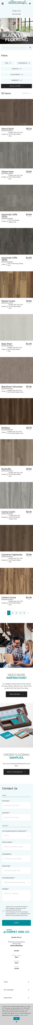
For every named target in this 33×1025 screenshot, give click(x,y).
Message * (5, 889)
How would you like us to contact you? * (14, 831)
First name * (6, 800)
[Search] (30, 47)
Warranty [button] (15, 80)
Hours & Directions (16, 945)
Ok (16, 1018)
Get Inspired (9, 990)
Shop (6, 982)
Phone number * (7, 842)
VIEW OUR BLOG (14, 694)
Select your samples (15, 772)
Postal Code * (6, 866)
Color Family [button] (15, 74)
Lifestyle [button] (15, 69)
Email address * (7, 854)
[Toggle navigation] (2, 3)
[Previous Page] (5, 613)
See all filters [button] (15, 86)
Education (8, 998)
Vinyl (21, 21)
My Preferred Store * (8, 877)
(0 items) (30, 3)
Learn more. (24, 1015)
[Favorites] (26, 4)
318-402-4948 (16, 14)
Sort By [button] (25, 93)
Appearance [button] (22, 63)
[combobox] (15, 47)
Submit (16, 923)
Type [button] (6, 63)
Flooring (14, 21)
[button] (23, 4)
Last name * (5, 812)
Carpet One (4, 21)
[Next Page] (28, 613)
